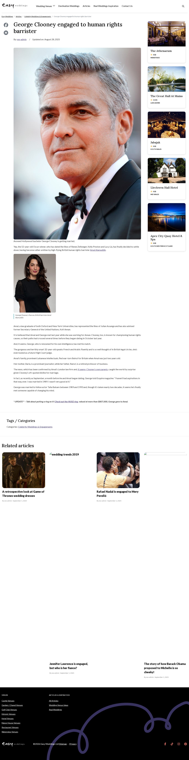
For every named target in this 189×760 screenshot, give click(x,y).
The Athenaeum (161, 51)
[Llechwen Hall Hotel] (167, 170)
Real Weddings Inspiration (106, 6)
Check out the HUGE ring (66, 401)
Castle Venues (8, 701)
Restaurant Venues (10, 727)
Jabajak (155, 142)
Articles (86, 6)
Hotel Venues (8, 718)
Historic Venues (8, 714)
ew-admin (22, 39)
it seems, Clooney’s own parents (93, 369)
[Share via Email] (6, 32)
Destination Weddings (68, 6)
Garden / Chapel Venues (12, 705)
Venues (5, 695)
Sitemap (63, 744)
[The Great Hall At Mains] (167, 79)
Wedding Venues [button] (44, 6)
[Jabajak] (167, 125)
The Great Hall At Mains (167, 96)
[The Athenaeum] (167, 33)
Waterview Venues (10, 732)
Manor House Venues (11, 723)
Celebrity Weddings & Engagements (35, 426)
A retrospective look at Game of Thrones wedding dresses (23, 493)
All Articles (53, 701)
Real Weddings (55, 709)
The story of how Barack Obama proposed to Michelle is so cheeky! (165, 668)
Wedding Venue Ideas (58, 705)
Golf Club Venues (9, 709)
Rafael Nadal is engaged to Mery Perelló (117, 493)
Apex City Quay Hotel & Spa (166, 237)
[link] (165, 744)
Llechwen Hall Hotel (164, 187)
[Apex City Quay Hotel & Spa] (167, 217)
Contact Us (127, 6)
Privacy (73, 744)
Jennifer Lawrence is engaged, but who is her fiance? (69, 666)
